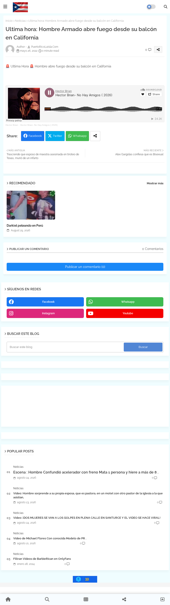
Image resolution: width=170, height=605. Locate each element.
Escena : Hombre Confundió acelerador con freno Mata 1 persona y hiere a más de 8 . (85, 472)
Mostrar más (155, 183)
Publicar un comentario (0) (85, 267)
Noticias (20, 20)
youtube (128, 313)
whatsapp (128, 301)
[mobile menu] (5, 6)
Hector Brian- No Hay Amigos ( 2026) (39, 125)
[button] (165, 6)
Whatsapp (80, 136)
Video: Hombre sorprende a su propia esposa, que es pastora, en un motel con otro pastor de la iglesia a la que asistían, (88, 495)
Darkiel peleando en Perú (25, 225)
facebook (48, 301)
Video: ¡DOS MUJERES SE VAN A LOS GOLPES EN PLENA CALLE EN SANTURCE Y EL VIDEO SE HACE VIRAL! (86, 517)
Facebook (35, 136)
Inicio (9, 20)
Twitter (57, 136)
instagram (48, 313)
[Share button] (95, 136)
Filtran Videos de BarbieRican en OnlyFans (42, 558)
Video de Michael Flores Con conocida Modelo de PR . (49, 538)
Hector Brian (12, 125)
